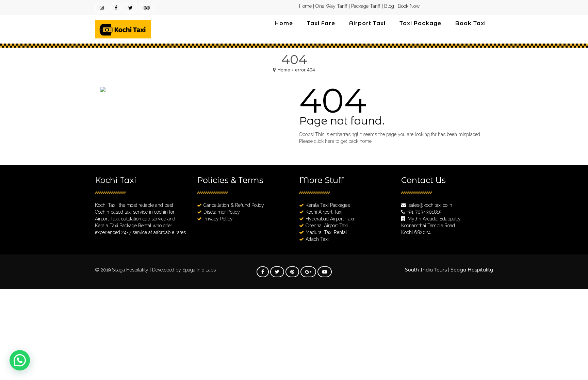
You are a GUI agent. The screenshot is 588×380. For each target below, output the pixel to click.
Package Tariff (365, 6)
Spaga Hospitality (131, 269)
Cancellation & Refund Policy (233, 205)
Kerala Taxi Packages (328, 205)
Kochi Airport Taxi (324, 212)
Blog (389, 6)
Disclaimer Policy (221, 212)
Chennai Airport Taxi (327, 225)
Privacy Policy (218, 218)
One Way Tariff (331, 6)
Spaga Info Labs (199, 269)
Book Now (409, 6)
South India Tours (426, 270)
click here (324, 141)
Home (305, 6)
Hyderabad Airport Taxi (330, 218)
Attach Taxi (317, 239)
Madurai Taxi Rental (326, 232)
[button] (20, 360)
